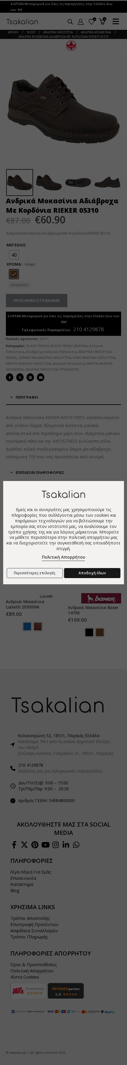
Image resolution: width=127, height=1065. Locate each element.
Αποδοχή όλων (92, 572)
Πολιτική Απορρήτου (63, 557)
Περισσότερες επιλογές (35, 572)
